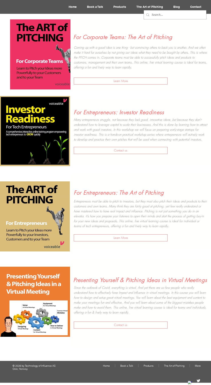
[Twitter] (198, 381)
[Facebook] (190, 383)
